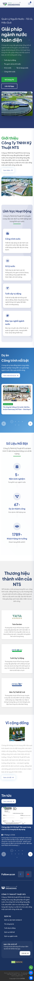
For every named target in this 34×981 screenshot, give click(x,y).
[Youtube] (29, 874)
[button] (3, 423)
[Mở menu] (29, 4)
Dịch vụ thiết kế (9, 932)
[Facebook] (21, 874)
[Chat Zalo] (31, 978)
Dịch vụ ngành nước (10, 936)
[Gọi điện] (31, 967)
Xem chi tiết (7, 777)
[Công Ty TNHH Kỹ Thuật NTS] (11, 3)
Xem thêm (6, 170)
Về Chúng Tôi (9, 80)
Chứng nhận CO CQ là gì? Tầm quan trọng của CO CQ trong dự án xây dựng (16, 828)
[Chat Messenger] (31, 973)
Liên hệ (24, 953)
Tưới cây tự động (9, 928)
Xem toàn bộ (7, 801)
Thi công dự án (9, 924)
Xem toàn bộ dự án (9, 375)
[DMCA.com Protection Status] (17, 962)
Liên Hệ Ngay (9, 86)
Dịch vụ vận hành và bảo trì (13, 920)
